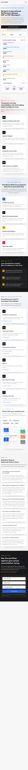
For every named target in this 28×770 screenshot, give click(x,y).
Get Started (14, 591)
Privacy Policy (21, 594)
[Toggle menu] (25, 2)
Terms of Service (5, 595)
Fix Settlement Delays (13, 26)
